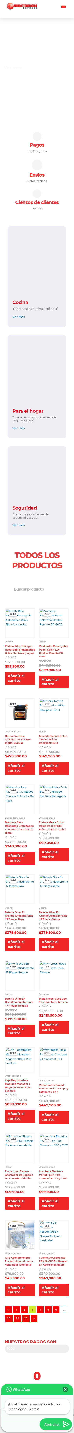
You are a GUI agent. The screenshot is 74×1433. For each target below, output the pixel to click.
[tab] (66, 72)
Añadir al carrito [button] (16, 678)
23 (8, 1318)
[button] (63, 6)
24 (17, 1318)
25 (25, 1318)
